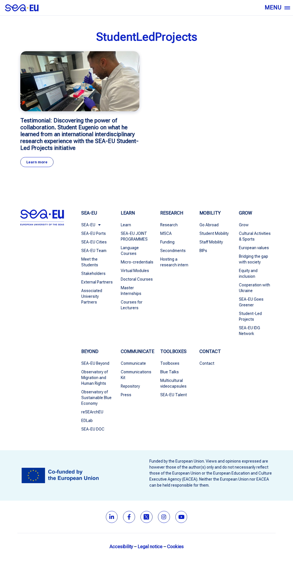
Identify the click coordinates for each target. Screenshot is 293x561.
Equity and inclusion (248, 273)
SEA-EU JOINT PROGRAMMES (134, 236)
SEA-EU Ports (93, 233)
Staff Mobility (211, 242)
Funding (167, 242)
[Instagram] (164, 517)
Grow (244, 225)
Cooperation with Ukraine (254, 288)
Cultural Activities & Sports (255, 236)
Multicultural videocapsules (173, 383)
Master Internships (131, 291)
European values (254, 247)
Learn (126, 225)
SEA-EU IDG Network (249, 331)
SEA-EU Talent (173, 394)
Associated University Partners (91, 296)
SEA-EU (88, 225)
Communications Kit (136, 375)
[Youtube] (181, 517)
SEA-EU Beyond (95, 363)
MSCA (166, 233)
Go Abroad (209, 225)
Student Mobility (214, 233)
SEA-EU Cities (94, 242)
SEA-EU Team (93, 250)
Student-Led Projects (250, 316)
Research (169, 225)
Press (126, 394)
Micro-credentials (137, 262)
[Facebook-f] (129, 517)
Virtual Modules (135, 270)
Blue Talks (169, 372)
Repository (130, 386)
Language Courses (130, 250)
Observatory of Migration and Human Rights (94, 378)
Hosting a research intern (174, 262)
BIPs (203, 250)
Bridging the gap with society (253, 259)
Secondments (173, 250)
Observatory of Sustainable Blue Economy (96, 398)
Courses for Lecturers (131, 305)
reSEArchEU (92, 412)
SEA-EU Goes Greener (251, 302)
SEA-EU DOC (92, 429)
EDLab (87, 420)
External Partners (97, 282)
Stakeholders (93, 273)
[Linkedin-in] (112, 517)
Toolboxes (169, 363)
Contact (206, 363)
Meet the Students (89, 262)
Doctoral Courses (137, 279)
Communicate (133, 363)
